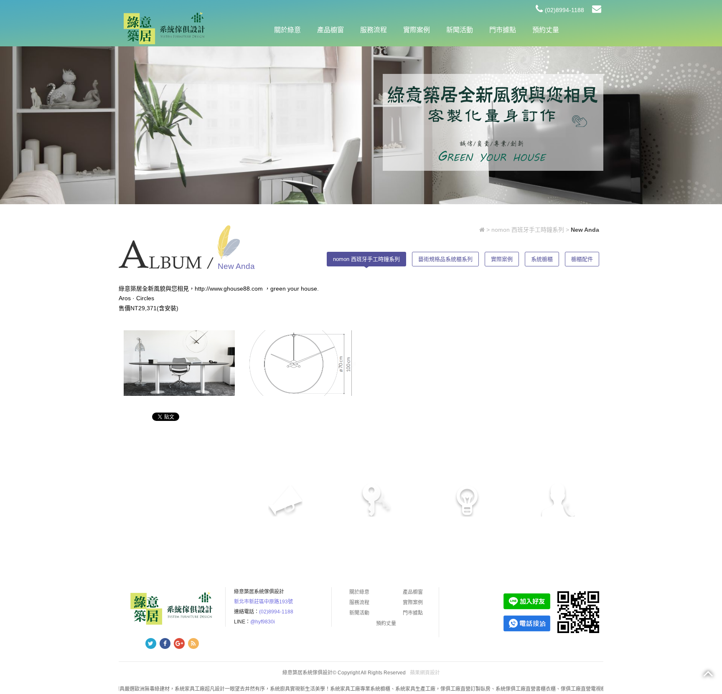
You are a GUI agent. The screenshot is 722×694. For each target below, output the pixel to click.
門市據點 (502, 29)
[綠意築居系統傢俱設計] (164, 28)
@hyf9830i (262, 622)
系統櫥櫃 (542, 259)
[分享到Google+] (179, 643)
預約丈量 (545, 29)
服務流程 (373, 29)
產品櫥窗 (330, 29)
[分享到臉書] (165, 643)
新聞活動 (459, 29)
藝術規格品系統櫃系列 (445, 259)
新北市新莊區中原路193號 (263, 602)
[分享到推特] (150, 643)
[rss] (193, 643)
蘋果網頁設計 (425, 673)
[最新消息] (493, 122)
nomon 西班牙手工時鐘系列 (527, 229)
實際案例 (416, 29)
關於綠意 (287, 29)
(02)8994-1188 (564, 10)
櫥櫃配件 (582, 259)
